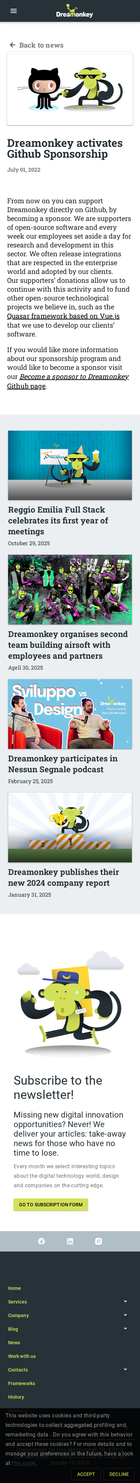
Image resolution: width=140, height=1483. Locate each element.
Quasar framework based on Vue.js (63, 315)
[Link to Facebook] (41, 1241)
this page (23, 1463)
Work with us (22, 1356)
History (16, 1397)
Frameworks (21, 1383)
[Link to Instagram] (98, 1241)
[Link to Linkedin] (70, 1241)
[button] (13, 11)
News (14, 1342)
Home (14, 1288)
